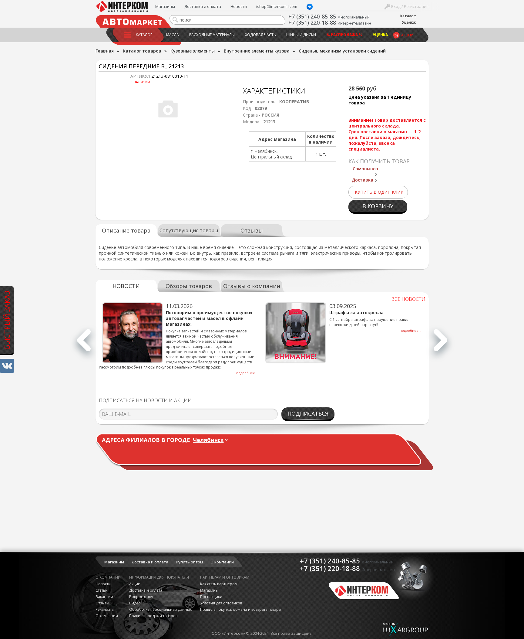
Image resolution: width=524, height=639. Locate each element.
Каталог (144, 34)
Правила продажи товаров (153, 615)
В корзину (377, 206)
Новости (238, 6)
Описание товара (126, 230)
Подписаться (307, 413)
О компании (222, 562)
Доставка (362, 180)
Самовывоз (365, 169)
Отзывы (251, 230)
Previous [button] (84, 343)
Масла (172, 34)
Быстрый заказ (7, 320)
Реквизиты (105, 609)
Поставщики (211, 596)
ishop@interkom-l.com (276, 6)
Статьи (102, 590)
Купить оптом (189, 562)
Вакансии (104, 596)
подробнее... (247, 373)
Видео (135, 603)
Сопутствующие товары (189, 230)
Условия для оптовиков (221, 603)
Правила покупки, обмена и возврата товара (240, 609)
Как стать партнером (218, 583)
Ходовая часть (260, 34)
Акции (407, 35)
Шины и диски (301, 34)
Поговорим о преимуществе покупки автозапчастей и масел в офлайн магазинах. (209, 318)
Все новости (408, 299)
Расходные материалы (212, 34)
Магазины (165, 6)
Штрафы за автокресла (356, 312)
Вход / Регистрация (409, 6)
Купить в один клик (379, 192)
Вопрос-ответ (141, 596)
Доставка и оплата (202, 6)
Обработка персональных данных (160, 609)
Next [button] (440, 343)
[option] (180, 339)
